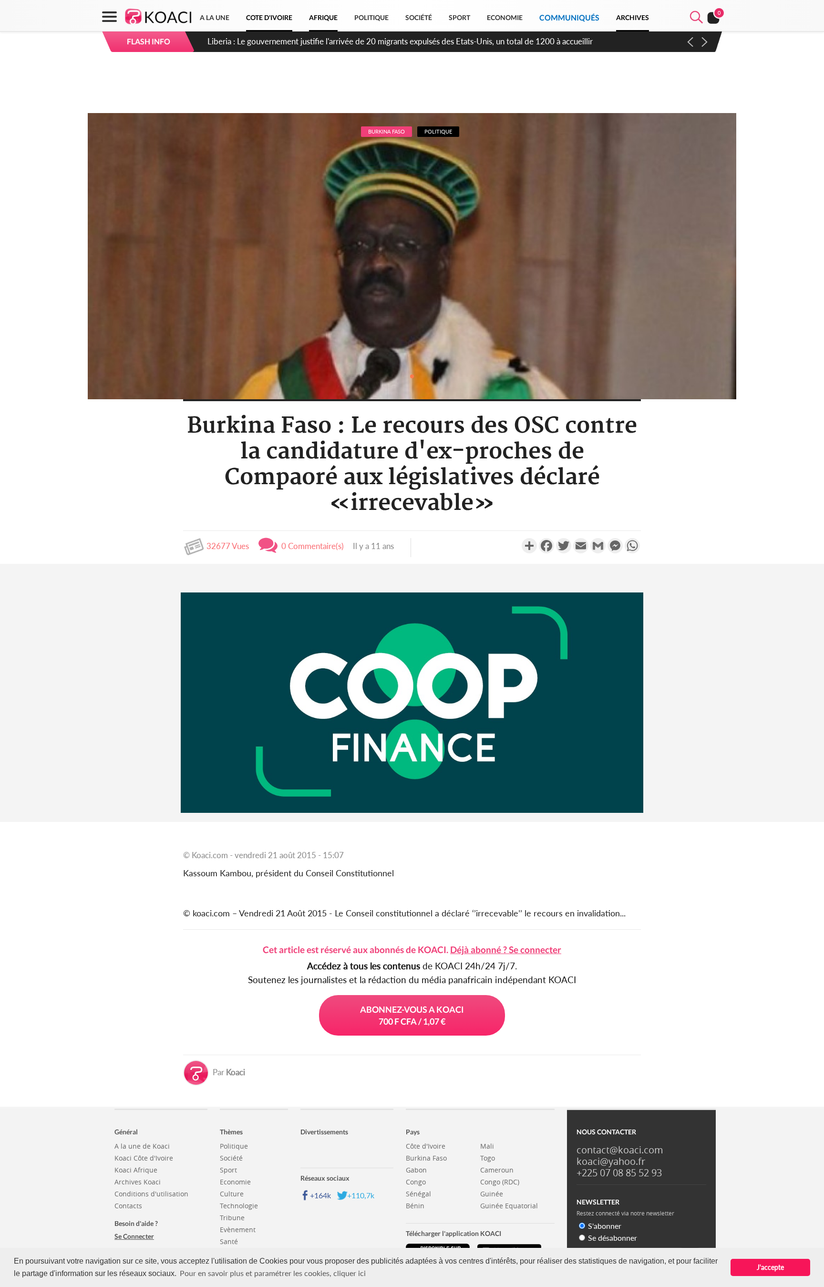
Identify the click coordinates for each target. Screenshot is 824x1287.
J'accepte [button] (770, 1267)
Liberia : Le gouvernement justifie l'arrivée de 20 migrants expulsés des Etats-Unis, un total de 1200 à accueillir (400, 41)
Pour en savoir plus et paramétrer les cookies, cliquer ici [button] (273, 1272)
